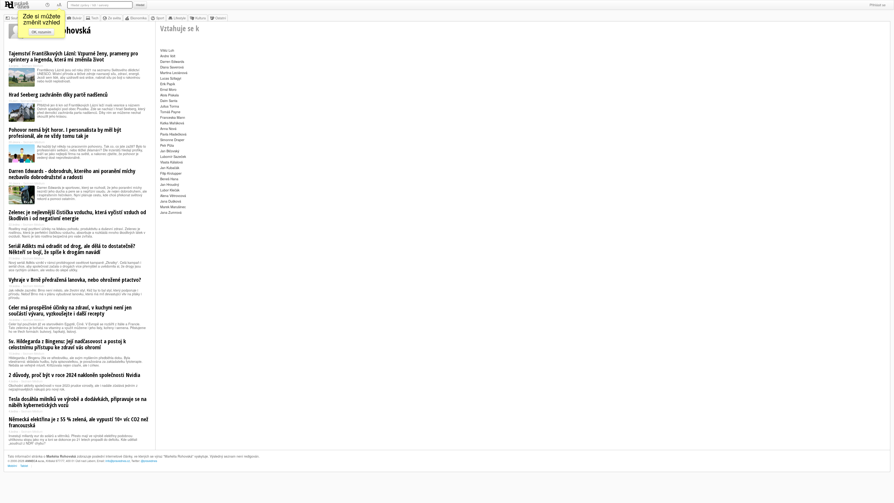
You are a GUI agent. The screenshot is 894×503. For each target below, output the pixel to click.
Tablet (24, 466)
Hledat (140, 5)
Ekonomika (138, 18)
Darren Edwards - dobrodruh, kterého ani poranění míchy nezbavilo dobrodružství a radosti (72, 174)
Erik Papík (167, 84)
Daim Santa (168, 100)
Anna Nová (168, 128)
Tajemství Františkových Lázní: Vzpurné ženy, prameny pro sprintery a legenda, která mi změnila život (73, 56)
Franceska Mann (172, 117)
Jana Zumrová (171, 212)
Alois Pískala (169, 95)
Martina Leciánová (173, 72)
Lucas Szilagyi (170, 78)
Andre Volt (167, 56)
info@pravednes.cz (117, 461)
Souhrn (16, 18)
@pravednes (149, 461)
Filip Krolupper (171, 173)
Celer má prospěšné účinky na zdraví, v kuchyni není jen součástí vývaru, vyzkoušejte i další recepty (70, 310)
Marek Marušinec (173, 206)
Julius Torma (169, 106)
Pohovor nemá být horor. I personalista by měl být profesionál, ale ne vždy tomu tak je (65, 132)
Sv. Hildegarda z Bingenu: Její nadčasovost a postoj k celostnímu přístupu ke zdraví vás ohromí (67, 344)
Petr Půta (167, 145)
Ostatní (220, 18)
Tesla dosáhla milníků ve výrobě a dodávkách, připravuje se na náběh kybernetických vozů (77, 402)
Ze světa (114, 18)
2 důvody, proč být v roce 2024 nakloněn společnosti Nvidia (74, 375)
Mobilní (12, 466)
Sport (160, 18)
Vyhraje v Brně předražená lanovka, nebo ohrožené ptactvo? (75, 279)
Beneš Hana (169, 179)
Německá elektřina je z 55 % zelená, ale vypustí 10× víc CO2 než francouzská (78, 422)
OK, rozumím (41, 32)
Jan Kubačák (169, 167)
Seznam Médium (32, 66)
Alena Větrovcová (173, 195)
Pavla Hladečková (173, 134)
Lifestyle (180, 18)
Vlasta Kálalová (171, 162)
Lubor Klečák (169, 190)
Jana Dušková (170, 201)
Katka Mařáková (172, 123)
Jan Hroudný (169, 184)
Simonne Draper (172, 139)
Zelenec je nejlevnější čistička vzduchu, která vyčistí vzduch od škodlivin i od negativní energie (77, 215)
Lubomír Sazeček (173, 156)
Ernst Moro (168, 89)
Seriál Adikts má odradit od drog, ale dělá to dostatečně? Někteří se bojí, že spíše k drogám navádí (72, 249)
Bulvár (77, 18)
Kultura (200, 18)
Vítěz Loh (167, 50)
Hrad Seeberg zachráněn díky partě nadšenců (58, 94)
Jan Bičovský (169, 151)
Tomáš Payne (170, 111)
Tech (94, 18)
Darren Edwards (172, 61)
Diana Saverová (172, 67)
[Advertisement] (300, 248)
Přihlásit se (878, 5)
